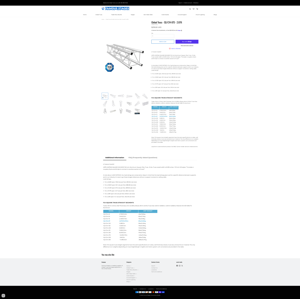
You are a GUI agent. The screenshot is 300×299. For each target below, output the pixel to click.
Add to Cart (162, 41)
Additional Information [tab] (114, 158)
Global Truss (98, 14)
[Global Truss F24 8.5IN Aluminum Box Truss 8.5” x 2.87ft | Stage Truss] (113, 96)
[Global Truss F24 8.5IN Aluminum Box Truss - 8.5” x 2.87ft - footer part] (145, 103)
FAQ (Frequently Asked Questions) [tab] (143, 158)
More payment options (187, 45)
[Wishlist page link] (193, 9)
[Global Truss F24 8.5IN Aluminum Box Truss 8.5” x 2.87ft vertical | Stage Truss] (113, 103)
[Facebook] (177, 266)
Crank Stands (165, 14)
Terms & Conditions (156, 271)
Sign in (180, 3)
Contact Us (154, 268)
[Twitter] (182, 266)
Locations (154, 270)
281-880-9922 (124, 3)
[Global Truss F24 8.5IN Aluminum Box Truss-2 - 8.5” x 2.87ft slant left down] (137, 103)
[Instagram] (179, 266)
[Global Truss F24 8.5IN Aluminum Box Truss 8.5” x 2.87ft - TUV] (105, 96)
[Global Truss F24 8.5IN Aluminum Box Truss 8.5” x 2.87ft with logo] (137, 111)
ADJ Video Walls (148, 14)
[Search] (190, 9)
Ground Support (182, 14)
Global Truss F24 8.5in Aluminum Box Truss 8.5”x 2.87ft (117, 19)
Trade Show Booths (116, 14)
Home (84, 14)
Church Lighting (200, 14)
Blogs (215, 14)
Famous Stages (146, 295)
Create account (188, 3)
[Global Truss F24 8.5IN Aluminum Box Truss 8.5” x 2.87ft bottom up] (105, 111)
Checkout (195, 3)
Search (153, 266)
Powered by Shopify (155, 295)
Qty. (152, 33)
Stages (133, 14)
